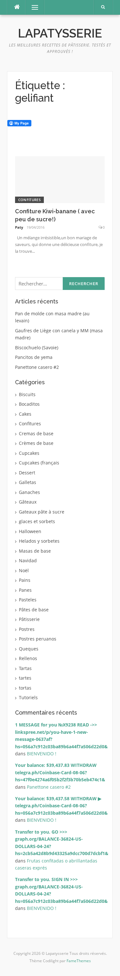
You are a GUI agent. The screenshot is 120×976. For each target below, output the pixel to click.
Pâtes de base (34, 610)
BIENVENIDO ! (41, 754)
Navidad (28, 560)
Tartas (25, 668)
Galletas (27, 482)
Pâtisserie (29, 619)
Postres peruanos (37, 639)
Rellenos (28, 658)
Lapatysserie (60, 33)
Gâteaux (27, 502)
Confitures (29, 199)
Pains (24, 580)
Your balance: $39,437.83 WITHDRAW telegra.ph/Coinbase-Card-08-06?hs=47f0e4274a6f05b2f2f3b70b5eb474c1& (60, 772)
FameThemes (79, 960)
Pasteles (27, 600)
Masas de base (35, 551)
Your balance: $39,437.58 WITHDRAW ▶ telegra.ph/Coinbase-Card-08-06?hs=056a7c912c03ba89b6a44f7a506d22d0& (61, 805)
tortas (25, 688)
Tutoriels (28, 697)
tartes (25, 678)
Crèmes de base (36, 443)
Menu (32, 7)
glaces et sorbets (37, 521)
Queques (28, 649)
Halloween (30, 531)
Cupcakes (29, 453)
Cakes (25, 414)
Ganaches (29, 492)
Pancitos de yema (33, 357)
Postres (27, 629)
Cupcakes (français (39, 463)
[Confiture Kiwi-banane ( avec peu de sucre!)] (60, 179)
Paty (19, 227)
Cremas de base (36, 433)
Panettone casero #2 (37, 367)
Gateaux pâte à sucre (41, 512)
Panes (25, 590)
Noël (24, 570)
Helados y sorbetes (39, 541)
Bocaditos (29, 404)
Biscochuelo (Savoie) (36, 347)
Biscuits (27, 394)
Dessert (27, 473)
